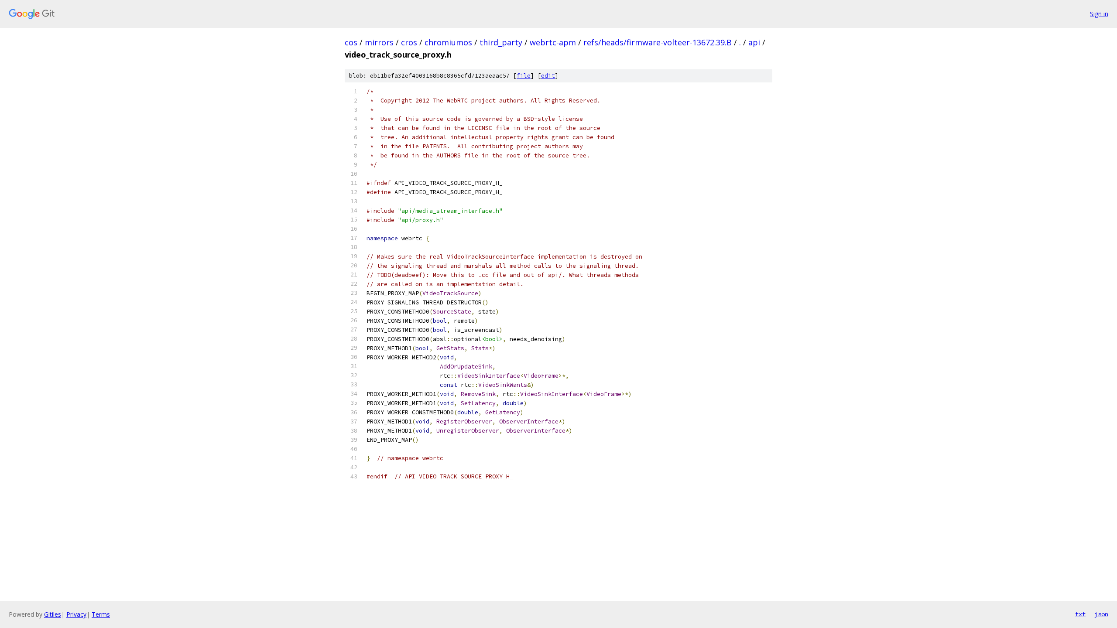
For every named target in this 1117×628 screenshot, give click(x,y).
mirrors (379, 42)
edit (548, 75)
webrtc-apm (553, 42)
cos (351, 42)
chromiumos (448, 42)
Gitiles (52, 614)
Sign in (1099, 14)
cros (409, 42)
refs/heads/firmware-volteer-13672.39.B (657, 42)
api (754, 42)
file (524, 75)
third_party (501, 42)
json (1101, 614)
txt (1080, 614)
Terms (101, 614)
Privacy (76, 614)
